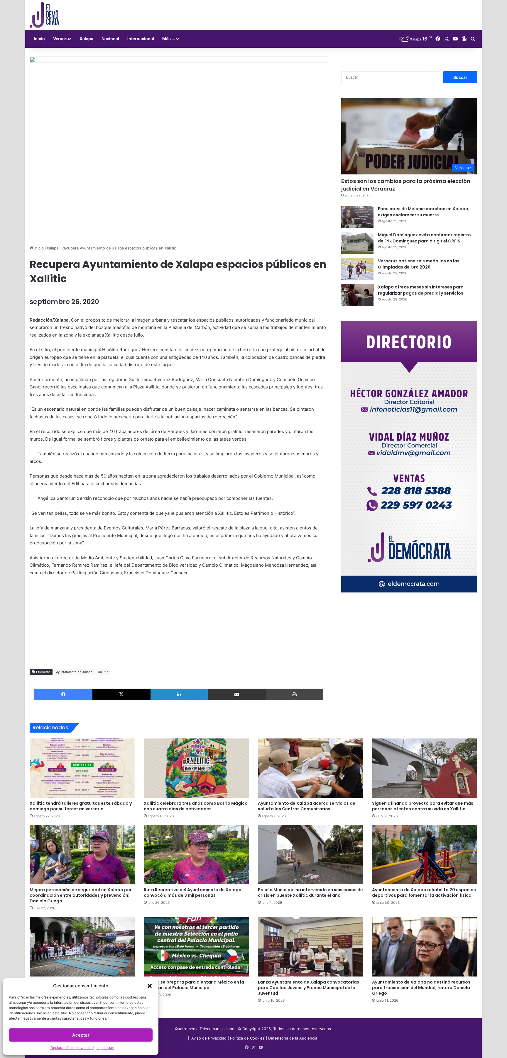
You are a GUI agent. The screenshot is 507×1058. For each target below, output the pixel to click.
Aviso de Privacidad (209, 1038)
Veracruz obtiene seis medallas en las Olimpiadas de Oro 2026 (418, 264)
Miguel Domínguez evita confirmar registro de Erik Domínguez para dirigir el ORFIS (424, 238)
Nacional (110, 38)
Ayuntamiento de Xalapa (74, 672)
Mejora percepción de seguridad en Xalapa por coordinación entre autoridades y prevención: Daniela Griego (81, 895)
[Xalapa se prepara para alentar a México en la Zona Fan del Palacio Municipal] (196, 946)
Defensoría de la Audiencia (292, 1038)
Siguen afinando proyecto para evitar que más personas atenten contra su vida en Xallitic (422, 806)
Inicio (39, 38)
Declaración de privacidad (72, 1047)
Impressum (105, 1047)
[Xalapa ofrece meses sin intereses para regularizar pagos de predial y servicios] (357, 295)
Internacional (140, 38)
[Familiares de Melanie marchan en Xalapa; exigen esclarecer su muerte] (357, 217)
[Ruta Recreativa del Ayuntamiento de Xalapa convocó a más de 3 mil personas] (196, 854)
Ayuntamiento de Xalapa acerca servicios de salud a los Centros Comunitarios (306, 806)
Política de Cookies (247, 1038)
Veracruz (62, 38)
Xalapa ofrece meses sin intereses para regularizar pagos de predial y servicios (421, 290)
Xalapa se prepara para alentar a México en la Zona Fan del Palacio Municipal (194, 985)
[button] (150, 986)
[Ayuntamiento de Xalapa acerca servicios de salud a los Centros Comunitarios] (310, 768)
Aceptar (80, 1035)
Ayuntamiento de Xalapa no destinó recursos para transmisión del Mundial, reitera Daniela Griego (421, 987)
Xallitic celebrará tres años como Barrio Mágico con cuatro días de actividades (196, 806)
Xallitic (103, 672)
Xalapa (86, 38)
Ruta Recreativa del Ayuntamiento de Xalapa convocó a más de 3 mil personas (192, 892)
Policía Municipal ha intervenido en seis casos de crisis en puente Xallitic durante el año (310, 892)
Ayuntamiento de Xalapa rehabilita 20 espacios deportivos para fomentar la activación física (424, 892)
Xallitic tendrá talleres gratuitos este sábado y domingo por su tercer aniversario (81, 806)
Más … (168, 38)
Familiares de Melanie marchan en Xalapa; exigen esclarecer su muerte (423, 212)
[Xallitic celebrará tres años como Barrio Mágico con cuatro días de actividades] (196, 768)
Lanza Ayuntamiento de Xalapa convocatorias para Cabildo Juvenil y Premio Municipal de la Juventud (308, 987)
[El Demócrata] (44, 15)
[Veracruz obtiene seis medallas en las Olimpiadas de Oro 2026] (357, 269)
